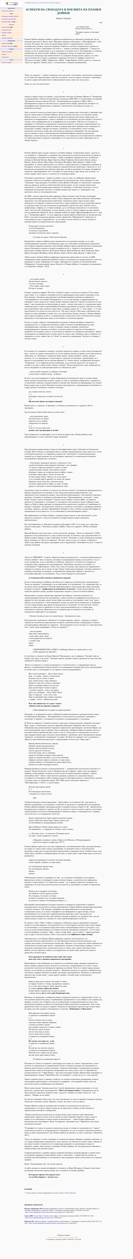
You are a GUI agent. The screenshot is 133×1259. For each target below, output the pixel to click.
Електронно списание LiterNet (10, 16)
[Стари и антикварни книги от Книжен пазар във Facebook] (11, 43)
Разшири (33, 2)
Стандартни (58, 2)
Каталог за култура (7, 51)
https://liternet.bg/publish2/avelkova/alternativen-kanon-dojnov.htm (45, 1212)
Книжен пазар (5, 43)
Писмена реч (5, 57)
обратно (72, 1193)
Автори (4, 35)
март (8, 27)
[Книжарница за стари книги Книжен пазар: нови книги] (10, 43)
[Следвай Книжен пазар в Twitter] (13, 43)
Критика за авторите (7, 38)
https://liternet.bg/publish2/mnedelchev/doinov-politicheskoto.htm (48, 1223)
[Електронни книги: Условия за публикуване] (13, 11)
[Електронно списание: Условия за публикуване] (18, 16)
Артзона (4, 54)
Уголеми (42, 2)
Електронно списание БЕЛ (9, 19)
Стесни (37, 2)
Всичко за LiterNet (6, 62)
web (100, 22)
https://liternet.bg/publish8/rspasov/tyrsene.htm (39, 1218)
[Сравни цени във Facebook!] (15, 46)
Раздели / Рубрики (7, 32)
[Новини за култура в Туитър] (16, 21)
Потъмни (51, 2)
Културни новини (6, 21)
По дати (4, 27)
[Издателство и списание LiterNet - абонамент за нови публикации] (10, 27)
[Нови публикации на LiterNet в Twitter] (13, 27)
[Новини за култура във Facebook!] (14, 21)
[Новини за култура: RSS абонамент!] (13, 21)
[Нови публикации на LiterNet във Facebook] (11, 27)
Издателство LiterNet (7, 11)
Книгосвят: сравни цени (8, 46)
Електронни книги (6, 30)
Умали (46, 2)
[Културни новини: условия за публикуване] (11, 21)
